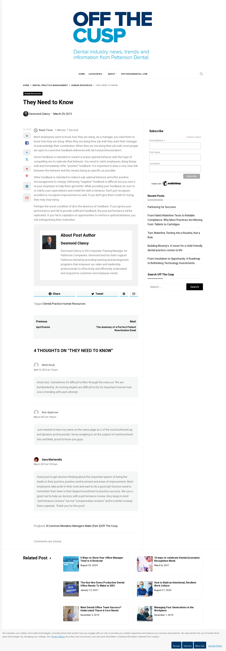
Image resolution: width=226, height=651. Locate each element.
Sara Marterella (52, 459)
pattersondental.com (134, 74)
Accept (176, 646)
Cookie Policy (215, 646)
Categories (95, 74)
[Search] (201, 74)
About (111, 74)
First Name (154, 152)
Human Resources (33, 94)
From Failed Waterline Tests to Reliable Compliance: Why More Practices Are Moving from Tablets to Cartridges (175, 220)
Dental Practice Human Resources (64, 303)
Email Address (157, 140)
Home (82, 74)
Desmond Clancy (39, 113)
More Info (199, 646)
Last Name (154, 163)
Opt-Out (187, 646)
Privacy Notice (58, 636)
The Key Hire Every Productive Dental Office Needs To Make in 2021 (102, 584)
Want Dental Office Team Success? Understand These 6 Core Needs (100, 609)
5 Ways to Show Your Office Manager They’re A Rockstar (101, 559)
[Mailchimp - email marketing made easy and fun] (166, 186)
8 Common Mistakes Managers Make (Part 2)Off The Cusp (82, 525)
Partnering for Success (162, 207)
